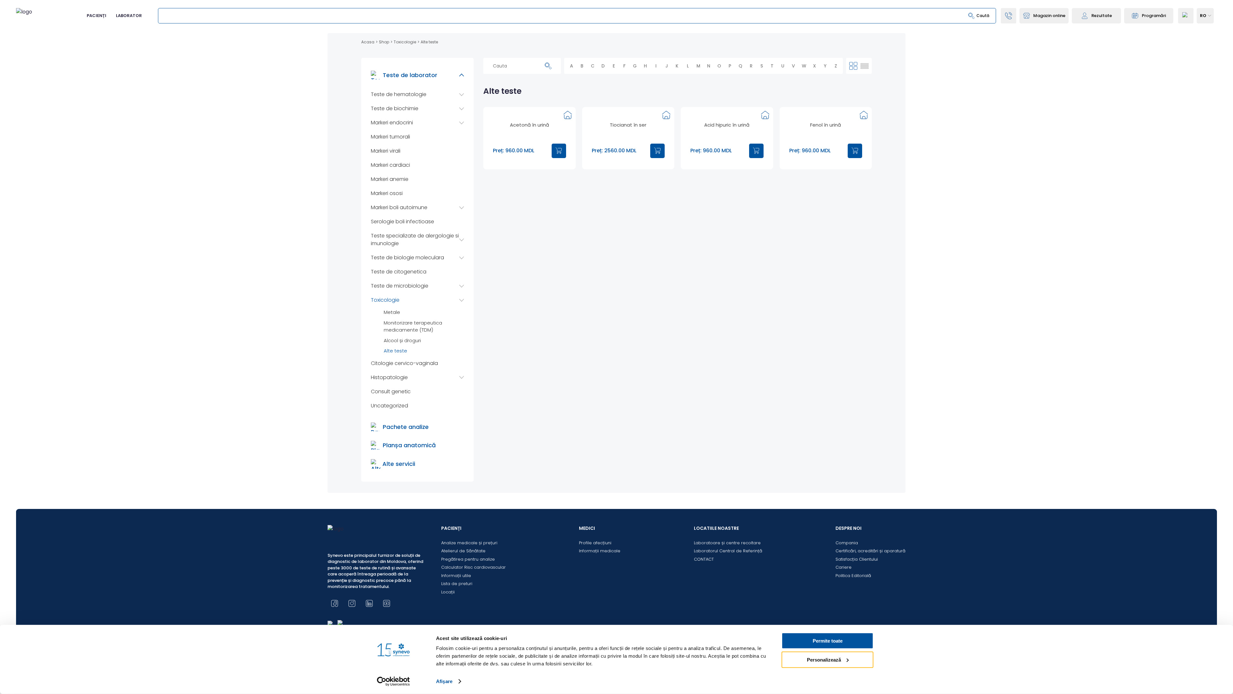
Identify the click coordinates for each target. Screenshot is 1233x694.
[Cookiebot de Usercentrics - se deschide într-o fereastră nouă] (393, 681)
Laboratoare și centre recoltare (727, 543)
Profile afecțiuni (595, 543)
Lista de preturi (456, 584)
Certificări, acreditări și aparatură (870, 551)
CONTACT (704, 559)
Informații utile (456, 576)
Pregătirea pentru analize (468, 559)
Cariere (843, 567)
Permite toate (828, 641)
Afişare (444, 681)
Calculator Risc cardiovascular (473, 567)
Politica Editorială (853, 576)
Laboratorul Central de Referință (728, 551)
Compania (846, 543)
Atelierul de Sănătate (463, 551)
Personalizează (824, 659)
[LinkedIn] (369, 603)
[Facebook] (335, 603)
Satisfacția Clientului (856, 559)
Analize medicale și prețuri (469, 543)
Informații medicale (599, 551)
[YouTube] (387, 603)
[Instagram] (352, 603)
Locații (448, 592)
